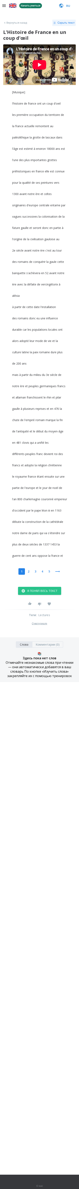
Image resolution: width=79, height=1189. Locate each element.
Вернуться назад (16, 23)
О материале (39, 623)
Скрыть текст (66, 22)
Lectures (44, 615)
